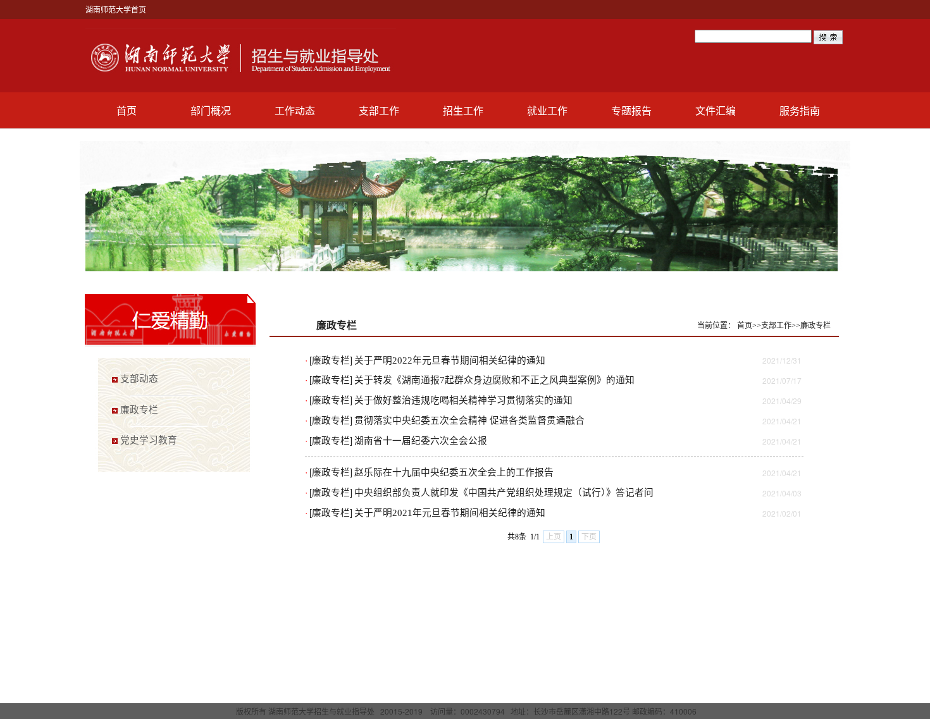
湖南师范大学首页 (115, 9)
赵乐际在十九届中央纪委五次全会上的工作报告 (454, 472)
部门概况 (210, 110)
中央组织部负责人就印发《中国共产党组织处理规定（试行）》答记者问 (504, 493)
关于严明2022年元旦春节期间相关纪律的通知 (449, 360)
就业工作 (547, 110)
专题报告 (631, 110)
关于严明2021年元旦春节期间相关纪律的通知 (449, 513)
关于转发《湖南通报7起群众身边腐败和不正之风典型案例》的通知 (494, 380)
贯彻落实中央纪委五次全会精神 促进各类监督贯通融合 (469, 420)
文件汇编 (715, 110)
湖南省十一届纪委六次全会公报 (420, 441)
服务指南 (799, 110)
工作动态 (295, 110)
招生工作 (463, 110)
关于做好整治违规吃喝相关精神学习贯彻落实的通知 (463, 400)
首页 (126, 110)
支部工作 (379, 110)
